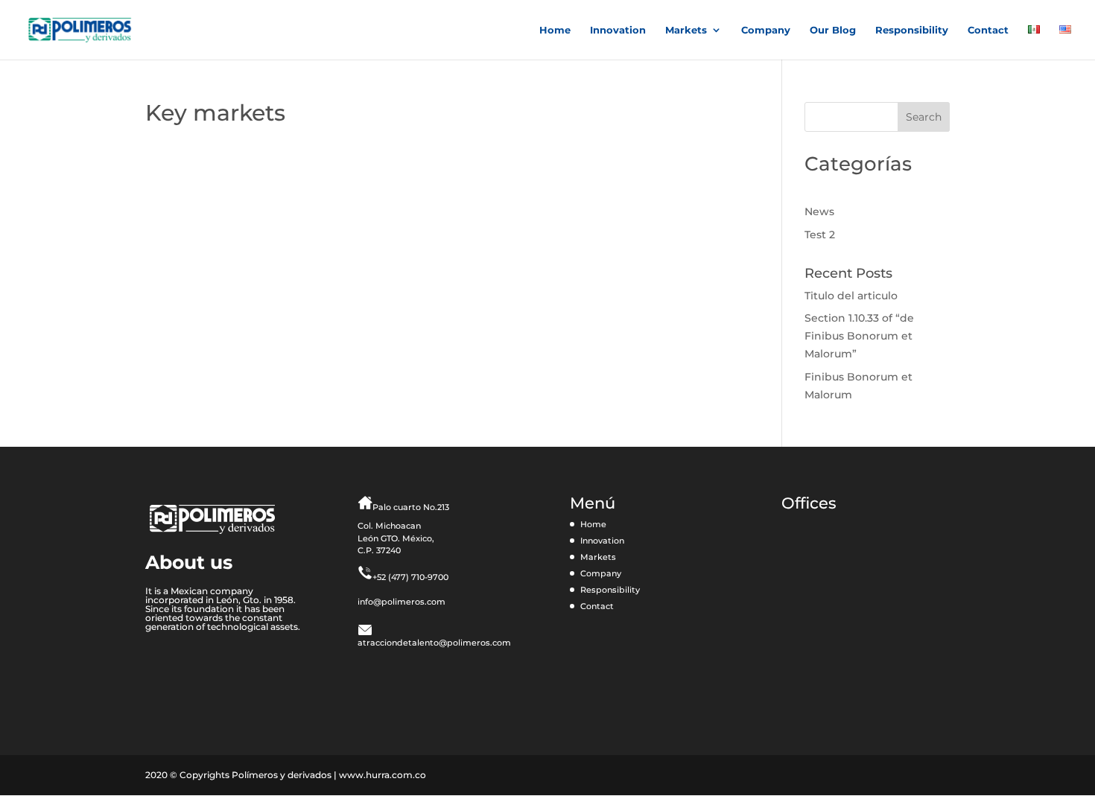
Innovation (618, 30)
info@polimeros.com (401, 601)
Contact (988, 30)
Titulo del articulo (851, 295)
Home (555, 30)
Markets (686, 30)
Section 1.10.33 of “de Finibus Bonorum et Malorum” (859, 335)
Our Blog (833, 30)
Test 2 (819, 234)
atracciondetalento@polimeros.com (434, 642)
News (819, 211)
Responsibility (911, 30)
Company (765, 30)
